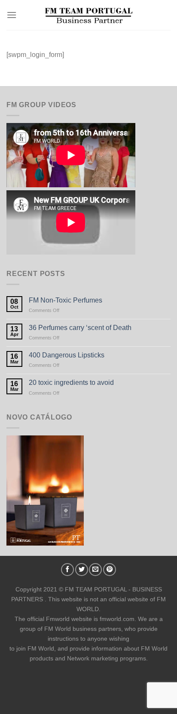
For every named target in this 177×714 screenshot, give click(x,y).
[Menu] (11, 14)
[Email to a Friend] (95, 569)
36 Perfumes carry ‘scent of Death (80, 327)
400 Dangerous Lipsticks (66, 355)
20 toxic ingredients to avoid (71, 382)
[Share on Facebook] (67, 569)
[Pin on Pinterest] (109, 569)
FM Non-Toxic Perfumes (65, 300)
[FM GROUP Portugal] (88, 15)
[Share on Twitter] (81, 569)
